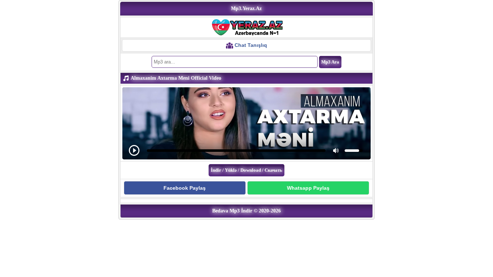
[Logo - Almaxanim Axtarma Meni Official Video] (246, 27)
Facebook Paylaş (184, 188)
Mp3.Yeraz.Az (246, 8)
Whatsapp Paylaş (308, 188)
